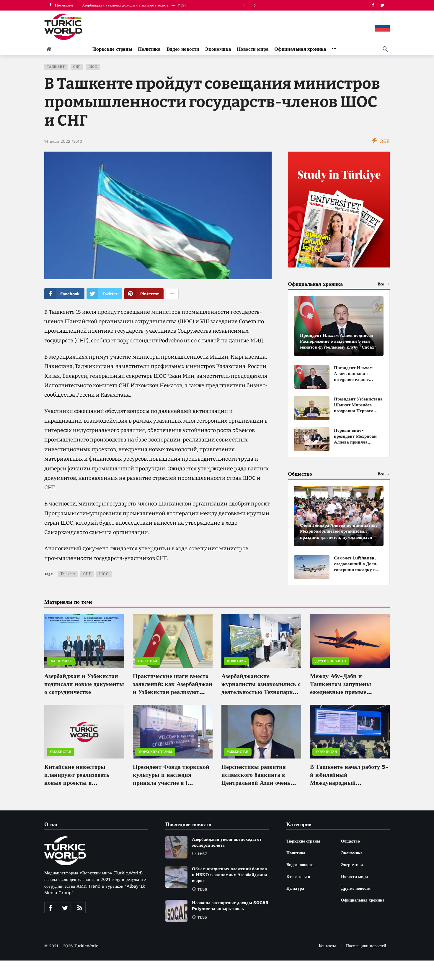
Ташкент (56, 67)
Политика (147, 661)
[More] (334, 49)
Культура (295, 888)
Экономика (61, 661)
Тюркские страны (155, 752)
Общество (350, 841)
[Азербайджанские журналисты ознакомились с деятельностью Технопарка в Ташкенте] (261, 641)
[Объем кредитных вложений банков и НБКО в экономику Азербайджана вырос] (176, 877)
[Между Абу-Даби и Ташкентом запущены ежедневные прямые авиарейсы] (350, 641)
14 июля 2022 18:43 (63, 141)
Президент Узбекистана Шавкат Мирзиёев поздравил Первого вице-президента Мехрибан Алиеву (358, 410)
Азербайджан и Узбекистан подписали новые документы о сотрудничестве (84, 683)
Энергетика (352, 864)
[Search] (385, 49)
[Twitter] (382, 5)
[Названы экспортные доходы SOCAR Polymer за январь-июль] (176, 911)
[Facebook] (373, 5)
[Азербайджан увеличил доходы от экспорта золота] (176, 847)
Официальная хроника (362, 900)
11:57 (202, 853)
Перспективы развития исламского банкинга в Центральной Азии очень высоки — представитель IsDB (256, 782)
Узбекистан (60, 752)
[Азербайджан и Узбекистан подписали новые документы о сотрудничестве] (84, 641)
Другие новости (330, 661)
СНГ (76, 67)
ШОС (93, 67)
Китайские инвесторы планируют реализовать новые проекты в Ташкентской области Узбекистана (77, 782)
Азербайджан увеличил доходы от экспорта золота (125, 5)
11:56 (202, 889)
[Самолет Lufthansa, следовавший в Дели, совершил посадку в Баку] (311, 567)
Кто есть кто (298, 876)
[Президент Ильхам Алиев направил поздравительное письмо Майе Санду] (311, 377)
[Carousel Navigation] (249, 5)
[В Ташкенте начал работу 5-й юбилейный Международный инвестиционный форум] (350, 732)
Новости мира (354, 876)
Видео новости (300, 864)
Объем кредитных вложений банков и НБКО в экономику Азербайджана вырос (229, 874)
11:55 (202, 917)
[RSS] (80, 907)
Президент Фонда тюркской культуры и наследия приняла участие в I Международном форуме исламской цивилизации (171, 782)
